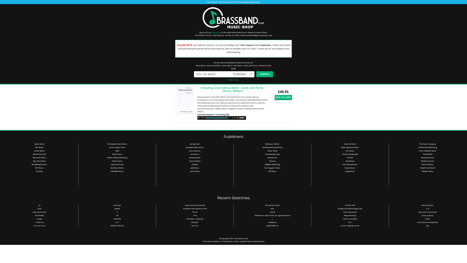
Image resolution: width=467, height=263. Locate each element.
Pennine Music (350, 144)
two (427, 226)
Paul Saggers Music (272, 168)
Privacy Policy (227, 241)
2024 (39, 208)
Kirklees (195, 164)
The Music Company (427, 144)
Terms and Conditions (211, 241)
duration (194, 222)
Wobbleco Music (427, 161)
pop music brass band (427, 212)
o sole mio (39, 222)
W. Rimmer (39, 215)
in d (427, 208)
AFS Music (39, 147)
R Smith (350, 157)
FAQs (236, 241)
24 (39, 205)
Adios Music (39, 144)
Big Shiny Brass (39, 161)
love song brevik (350, 212)
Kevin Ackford (194, 161)
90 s (350, 222)
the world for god (272, 205)
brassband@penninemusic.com (259, 35)
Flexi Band (238, 65)
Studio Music (350, 168)
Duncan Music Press (117, 147)
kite (272, 208)
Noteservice (272, 157)
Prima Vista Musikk (350, 154)
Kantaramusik (194, 157)
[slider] (242, 117)
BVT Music (39, 168)
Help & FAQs (234, 80)
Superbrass (350, 171)
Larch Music (195, 171)
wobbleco (272, 222)
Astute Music (39, 151)
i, (272, 219)
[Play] (199, 118)
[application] (221, 118)
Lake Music (194, 168)
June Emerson (194, 151)
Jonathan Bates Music (195, 147)
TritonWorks (427, 154)
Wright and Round (427, 168)
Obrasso (272, 161)
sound (272, 212)
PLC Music (350, 151)
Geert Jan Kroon (117, 164)
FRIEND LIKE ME (117, 226)
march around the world (195, 205)
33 (117, 215)
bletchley (117, 219)
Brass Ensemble (213, 65)
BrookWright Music (39, 164)
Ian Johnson (195, 144)
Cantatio (39, 171)
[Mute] (238, 118)
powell (117, 208)
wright (39, 219)
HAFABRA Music (117, 171)
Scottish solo (350, 205)
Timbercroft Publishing (427, 147)
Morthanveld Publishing (272, 147)
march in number (350, 219)
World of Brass (428, 164)
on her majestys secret (350, 226)
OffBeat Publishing (272, 164)
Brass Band (200, 65)
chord (427, 219)
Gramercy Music (117, 168)
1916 (195, 215)
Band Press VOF (39, 154)
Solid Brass (350, 161)
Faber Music (117, 154)
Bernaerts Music (39, 157)
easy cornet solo (39, 212)
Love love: (117, 205)
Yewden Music (427, 171)
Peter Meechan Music (350, 147)
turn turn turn (39, 226)
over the (194, 226)
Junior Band (227, 65)
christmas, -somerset (194, 219)
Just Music (195, 154)
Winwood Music (427, 157)
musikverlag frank (272, 154)
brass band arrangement (427, 222)
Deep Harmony (350, 215)
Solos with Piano (250, 65)
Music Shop (272, 151)
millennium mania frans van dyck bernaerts (272, 215)
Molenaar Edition (272, 144)
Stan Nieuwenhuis (349, 164)
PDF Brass (272, 171)
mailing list (216, 32)
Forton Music (117, 161)
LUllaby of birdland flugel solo (350, 208)
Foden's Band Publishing (117, 157)
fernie (194, 212)
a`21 (117, 222)
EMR (117, 151)
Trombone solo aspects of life (195, 208)
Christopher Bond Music (117, 144)
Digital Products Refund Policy (252, 241)
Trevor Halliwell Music (427, 151)
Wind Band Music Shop (250, 2)
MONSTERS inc (272, 226)
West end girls (427, 205)
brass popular (427, 215)
